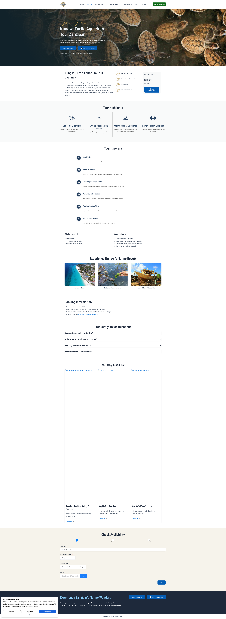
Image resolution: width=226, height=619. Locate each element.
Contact (143, 4)
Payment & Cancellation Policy (88, 314)
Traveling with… (64, 563)
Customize (12, 612)
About (136, 4)
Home (82, 4)
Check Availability (68, 48)
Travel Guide (126, 4)
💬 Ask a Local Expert (88, 48)
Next (161, 582)
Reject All (30, 612)
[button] (91, 4)
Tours (88, 4)
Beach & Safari (99, 4)
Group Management (66, 554)
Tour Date (63, 546)
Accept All (47, 612)
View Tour (69, 521)
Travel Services (113, 4)
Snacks (62, 572)
